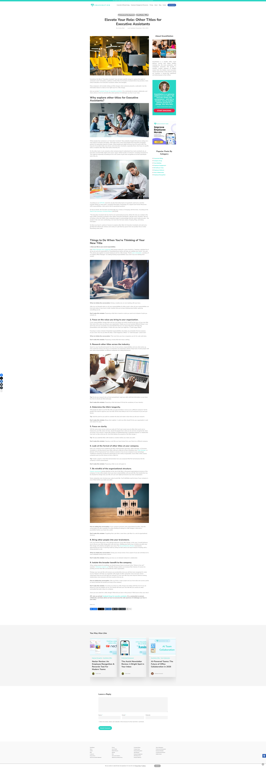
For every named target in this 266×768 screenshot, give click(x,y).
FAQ (113, 754)
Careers (91, 750)
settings (144, 765)
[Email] (1, 384)
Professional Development (126, 15)
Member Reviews (115, 750)
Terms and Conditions (116, 755)
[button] (264, 756)
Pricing (113, 747)
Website (147, 715)
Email (124, 715)
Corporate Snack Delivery (160, 752)
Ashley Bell (121, 28)
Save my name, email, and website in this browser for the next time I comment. (122, 721)
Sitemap (113, 752)
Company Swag (137, 749)
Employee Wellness (137, 757)
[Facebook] (1, 375)
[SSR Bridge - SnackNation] (164, 145)
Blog (91, 752)
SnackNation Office (142, 15)
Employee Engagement (138, 754)
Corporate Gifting (137, 747)
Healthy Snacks (159, 754)
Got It (157, 765)
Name (100, 715)
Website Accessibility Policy (117, 757)
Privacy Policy (92, 755)
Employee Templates (160, 750)
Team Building (136, 752)
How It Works (114, 749)
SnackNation (92, 747)
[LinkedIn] (1, 381)
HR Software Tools (137, 755)
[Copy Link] (1, 387)
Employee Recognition (97, 658)
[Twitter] (1, 378)
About (91, 749)
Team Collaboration (165, 658)
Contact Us (92, 754)
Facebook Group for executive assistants (110, 91)
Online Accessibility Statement (95, 757)
